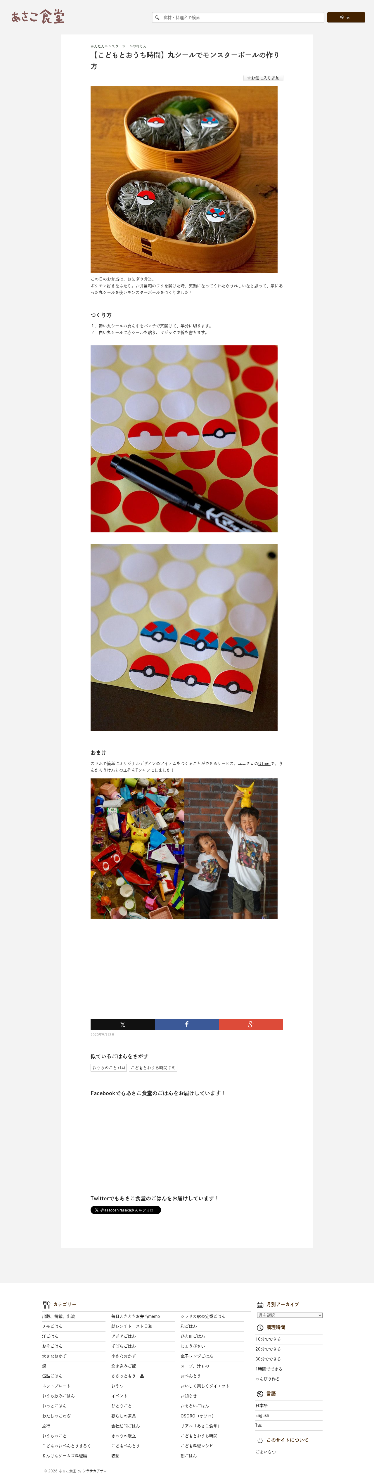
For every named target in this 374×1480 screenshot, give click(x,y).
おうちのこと (54, 1436)
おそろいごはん (195, 1406)
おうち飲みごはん (58, 1396)
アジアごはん (123, 1336)
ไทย (258, 1425)
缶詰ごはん (52, 1376)
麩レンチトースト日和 (131, 1326)
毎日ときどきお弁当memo (135, 1316)
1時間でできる (269, 1369)
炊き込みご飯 (123, 1366)
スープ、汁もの (195, 1366)
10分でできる (268, 1339)
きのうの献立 (123, 1436)
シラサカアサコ (94, 1471)
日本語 (261, 1405)
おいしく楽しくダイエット (205, 1386)
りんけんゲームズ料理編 (64, 1456)
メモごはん (52, 1326)
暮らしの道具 (123, 1416)
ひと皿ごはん (193, 1336)
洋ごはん (50, 1336)
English (262, 1415)
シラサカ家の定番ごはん (203, 1316)
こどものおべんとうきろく (66, 1446)
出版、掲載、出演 (58, 1316)
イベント (119, 1396)
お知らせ (189, 1396)
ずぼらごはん (123, 1346)
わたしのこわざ (56, 1416)
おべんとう (191, 1376)
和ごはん (189, 1326)
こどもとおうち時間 (199, 1436)
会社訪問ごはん (125, 1426)
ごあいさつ (265, 1452)
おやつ (117, 1386)
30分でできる (268, 1359)
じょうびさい (193, 1346)
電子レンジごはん (197, 1356)
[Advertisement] (134, 976)
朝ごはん (189, 1456)
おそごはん (52, 1346)
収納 (115, 1456)
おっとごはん (54, 1406)
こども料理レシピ (197, 1446)
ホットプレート (56, 1386)
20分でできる (268, 1349)
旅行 (46, 1426)
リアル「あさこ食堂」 (201, 1426)
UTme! (264, 763)
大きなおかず (54, 1356)
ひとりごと (121, 1406)
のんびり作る (267, 1379)
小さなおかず (123, 1356)
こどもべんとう (125, 1446)
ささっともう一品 (127, 1376)
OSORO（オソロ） (198, 1416)
